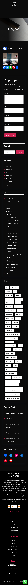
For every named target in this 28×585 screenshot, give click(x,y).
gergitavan (19, 314)
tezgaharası (17, 377)
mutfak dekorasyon (11, 338)
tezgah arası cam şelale (12, 395)
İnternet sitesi (8, 124)
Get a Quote (14, 546)
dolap (17, 303)
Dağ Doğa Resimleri (12, 264)
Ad (5, 107)
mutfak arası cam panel (12, 334)
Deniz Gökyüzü (11, 217)
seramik (19, 361)
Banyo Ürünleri (10, 199)
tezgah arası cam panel (12, 381)
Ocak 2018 (8, 185)
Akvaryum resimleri (12, 214)
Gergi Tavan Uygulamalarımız (14, 202)
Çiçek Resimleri (11, 261)
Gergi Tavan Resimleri (13, 220)
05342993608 (15, 565)
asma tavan (9, 295)
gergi (20, 311)
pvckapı (8, 350)
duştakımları (18, 307)
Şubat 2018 (9, 182)
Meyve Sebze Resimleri (13, 242)
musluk (8, 326)
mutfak (16, 326)
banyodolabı (9, 299)
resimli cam (17, 350)
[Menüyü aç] (7, 13)
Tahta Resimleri (11, 258)
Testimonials (14, 530)
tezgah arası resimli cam (12, 398)
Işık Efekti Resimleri (12, 227)
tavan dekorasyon (10, 369)
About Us (14, 516)
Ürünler (8, 273)
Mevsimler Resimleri (13, 239)
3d (6, 287)
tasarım (8, 365)
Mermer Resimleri (12, 236)
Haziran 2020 (9, 166)
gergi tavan (9, 314)
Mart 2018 (8, 179)
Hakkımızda (9, 205)
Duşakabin (9, 419)
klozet (18, 318)
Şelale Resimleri (11, 248)
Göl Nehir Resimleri (12, 224)
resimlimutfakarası (11, 357)
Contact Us (14, 552)
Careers (14, 522)
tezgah (8, 377)
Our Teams (14, 519)
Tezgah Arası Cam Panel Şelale (14, 413)
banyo (17, 295)
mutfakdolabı (9, 342)
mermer (16, 322)
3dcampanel (14, 287)
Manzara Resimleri (12, 233)
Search (20, 152)
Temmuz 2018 (9, 176)
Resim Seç (9, 211)
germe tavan (9, 318)
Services (14, 543)
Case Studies (14, 528)
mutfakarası (9, 330)
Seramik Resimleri (12, 251)
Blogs (14, 525)
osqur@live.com (15, 574)
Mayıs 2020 (9, 169)
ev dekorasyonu (10, 311)
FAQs (14, 555)
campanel (19, 299)
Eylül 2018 (8, 172)
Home (14, 540)
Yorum (6, 93)
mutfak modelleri (10, 346)
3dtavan (8, 291)
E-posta (7, 116)
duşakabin (8, 307)
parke (20, 346)
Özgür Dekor (14, 474)
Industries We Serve (14, 549)
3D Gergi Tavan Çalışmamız (13, 433)
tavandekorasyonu (11, 373)
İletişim (8, 208)
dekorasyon (9, 303)
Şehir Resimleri (11, 245)
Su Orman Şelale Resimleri (14, 255)
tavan (15, 365)
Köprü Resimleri (11, 230)
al (14, 291)
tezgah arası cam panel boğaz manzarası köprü (14, 390)
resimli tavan (9, 361)
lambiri (8, 322)
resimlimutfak (9, 353)
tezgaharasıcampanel (12, 385)
